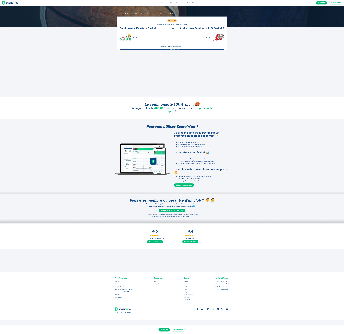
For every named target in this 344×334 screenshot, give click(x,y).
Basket (127, 14)
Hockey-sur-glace (189, 294)
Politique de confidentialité (222, 283)
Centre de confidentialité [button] (221, 289)
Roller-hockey (187, 300)
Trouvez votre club (167, 3)
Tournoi (117, 294)
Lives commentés (120, 283)
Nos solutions (153, 3)
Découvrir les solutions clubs (172, 210)
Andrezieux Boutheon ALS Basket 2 (202, 28)
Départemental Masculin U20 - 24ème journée (172, 24)
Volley (185, 292)
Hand (185, 286)
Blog (155, 281)
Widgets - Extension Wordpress (123, 289)
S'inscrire (321, 3)
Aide (193, 3)
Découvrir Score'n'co (184, 185)
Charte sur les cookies (221, 286)
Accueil (119, 14)
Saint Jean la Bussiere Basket (138, 28)
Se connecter (336, 3)
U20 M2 (208, 37)
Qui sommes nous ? (182, 3)
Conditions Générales (221, 281)
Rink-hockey (187, 297)
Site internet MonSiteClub (122, 292)
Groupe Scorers (158, 283)
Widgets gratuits (119, 286)
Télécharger (156, 241)
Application (118, 281)
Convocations (118, 297)
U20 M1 (135, 37)
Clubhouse (118, 300)
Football (186, 281)
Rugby (185, 289)
